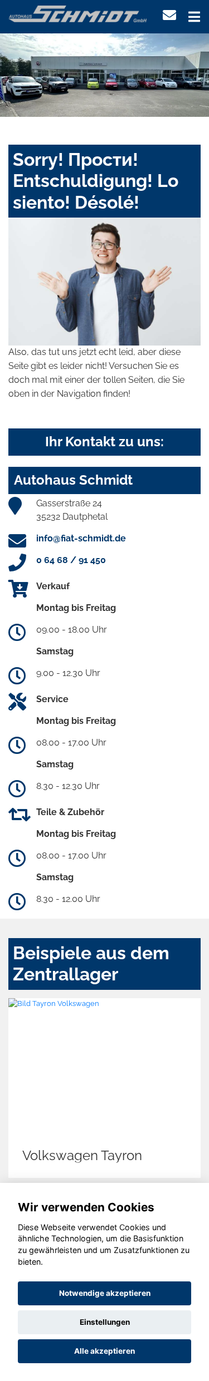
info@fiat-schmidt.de (81, 538)
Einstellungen (105, 1322)
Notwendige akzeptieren (104, 1293)
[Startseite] (77, 13)
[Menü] (194, 16)
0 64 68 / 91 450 (71, 560)
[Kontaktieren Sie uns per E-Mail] (169, 15)
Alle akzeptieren (104, 1351)
